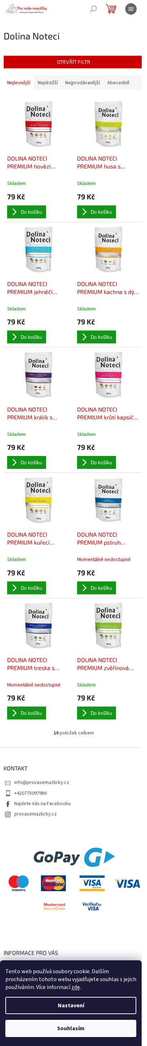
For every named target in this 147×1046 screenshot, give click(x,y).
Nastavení (71, 1005)
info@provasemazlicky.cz (41, 782)
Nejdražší (48, 82)
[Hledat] (93, 9)
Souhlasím (71, 1028)
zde (75, 987)
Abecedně (118, 82)
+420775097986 (30, 793)
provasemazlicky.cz (35, 814)
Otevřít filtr (73, 62)
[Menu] (131, 9)
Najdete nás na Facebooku (42, 803)
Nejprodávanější (82, 82)
